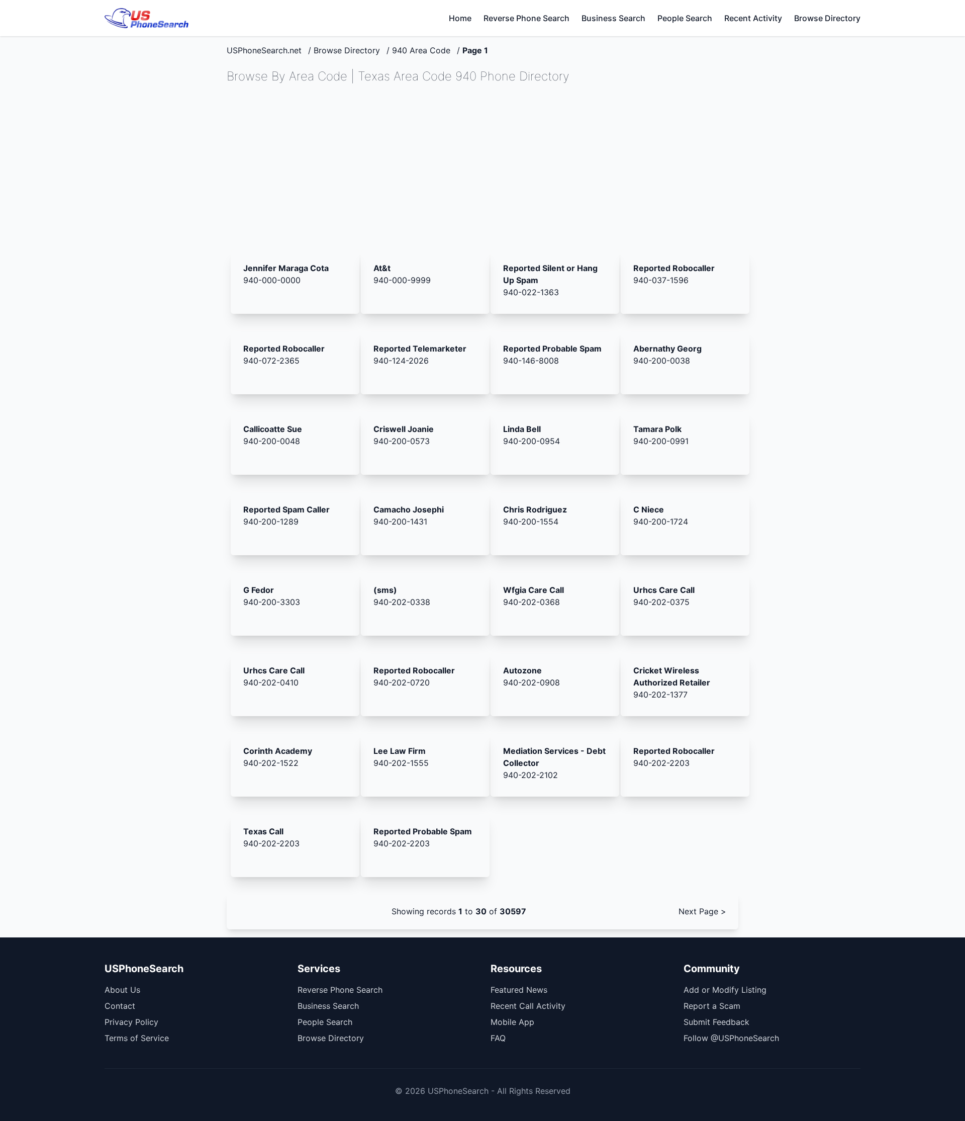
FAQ (498, 1038)
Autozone (522, 670)
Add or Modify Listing (725, 990)
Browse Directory (827, 18)
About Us (122, 990)
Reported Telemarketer (419, 348)
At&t (382, 268)
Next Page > (702, 911)
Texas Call (263, 831)
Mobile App (512, 1022)
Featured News (519, 990)
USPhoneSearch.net (264, 50)
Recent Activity (753, 18)
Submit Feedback (716, 1022)
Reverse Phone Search (526, 18)
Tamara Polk (657, 429)
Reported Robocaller (674, 268)
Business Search (613, 18)
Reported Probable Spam (552, 348)
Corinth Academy (277, 751)
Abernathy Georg (667, 348)
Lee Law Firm (399, 751)
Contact (120, 1006)
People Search (684, 18)
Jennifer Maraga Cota (286, 268)
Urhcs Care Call (664, 590)
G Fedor (258, 590)
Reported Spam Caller (286, 509)
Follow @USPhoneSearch (731, 1038)
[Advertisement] (482, 167)
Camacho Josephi (408, 509)
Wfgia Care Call (533, 590)
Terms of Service (137, 1038)
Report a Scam (712, 1006)
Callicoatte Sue (272, 429)
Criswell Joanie (403, 429)
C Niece (648, 509)
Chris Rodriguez (535, 509)
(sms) (385, 590)
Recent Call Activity (528, 1006)
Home (460, 18)
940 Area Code (421, 50)
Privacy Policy (131, 1022)
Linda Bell (522, 429)
